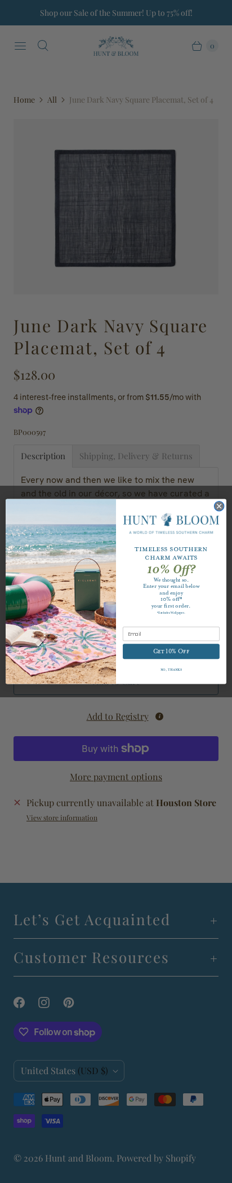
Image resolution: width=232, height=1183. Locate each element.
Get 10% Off (171, 651)
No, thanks (171, 670)
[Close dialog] (219, 506)
